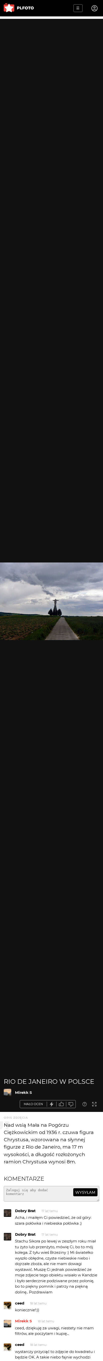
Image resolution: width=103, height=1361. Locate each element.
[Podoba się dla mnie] (61, 1104)
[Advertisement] (51, 70)
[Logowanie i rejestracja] (95, 8)
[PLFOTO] (19, 8)
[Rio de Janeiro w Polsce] (7, 1092)
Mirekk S (23, 1092)
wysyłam (85, 1192)
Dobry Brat (25, 1210)
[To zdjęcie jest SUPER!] (52, 1104)
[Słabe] (71, 1104)
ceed (19, 1303)
